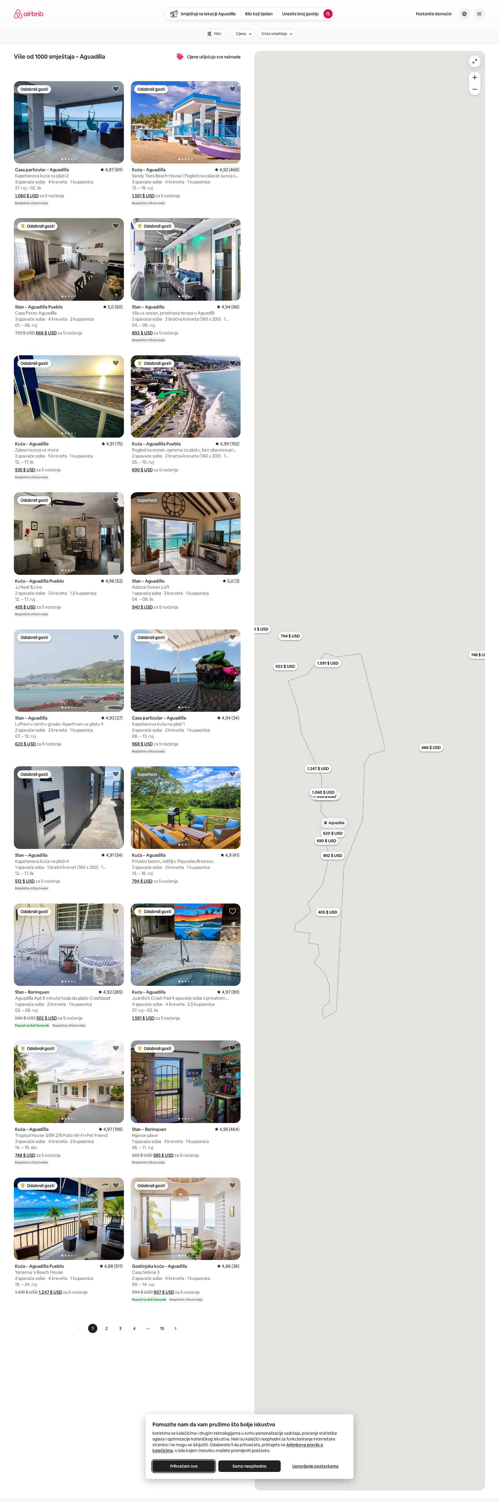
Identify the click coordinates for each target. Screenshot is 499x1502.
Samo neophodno (249, 1466)
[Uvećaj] (475, 77)
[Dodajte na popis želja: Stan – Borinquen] (115, 911)
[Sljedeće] (175, 1328)
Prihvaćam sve (184, 1466)
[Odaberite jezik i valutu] (464, 14)
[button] (27, 195)
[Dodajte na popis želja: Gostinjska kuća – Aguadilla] (232, 1185)
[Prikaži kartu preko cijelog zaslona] (475, 61)
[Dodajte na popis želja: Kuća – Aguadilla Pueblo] (232, 362)
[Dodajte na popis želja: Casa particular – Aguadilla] (115, 88)
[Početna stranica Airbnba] (28, 13)
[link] (79, 1328)
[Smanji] (475, 89)
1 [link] (93, 1328)
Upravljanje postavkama (315, 1466)
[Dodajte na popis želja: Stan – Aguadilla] (232, 225)
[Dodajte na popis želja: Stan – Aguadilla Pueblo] (115, 225)
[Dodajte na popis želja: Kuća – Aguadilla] (232, 88)
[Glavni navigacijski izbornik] (479, 14)
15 (162, 1328)
